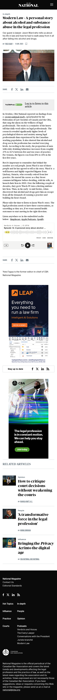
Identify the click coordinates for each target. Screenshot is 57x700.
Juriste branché (25, 640)
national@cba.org (11, 690)
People (21, 510)
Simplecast (15, 219)
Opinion (21, 477)
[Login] (26, 44)
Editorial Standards (12, 585)
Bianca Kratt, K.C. (26, 501)
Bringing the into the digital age (36, 548)
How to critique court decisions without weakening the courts (35, 488)
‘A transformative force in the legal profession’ (33, 519)
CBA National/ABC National (29, 559)
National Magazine (12, 579)
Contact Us (8, 582)
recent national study (15, 117)
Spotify (40, 219)
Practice (7, 618)
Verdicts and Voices (27, 629)
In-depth (6, 14)
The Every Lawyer (25, 633)
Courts (6, 626)
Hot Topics (8, 603)
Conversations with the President (33, 636)
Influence (22, 539)
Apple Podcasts (28, 219)
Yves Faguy (9, 44)
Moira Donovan (25, 530)
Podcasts (22, 626)
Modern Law (23, 643)
